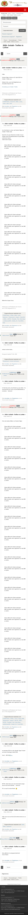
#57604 (24, 67)
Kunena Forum (17, 884)
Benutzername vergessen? (8, 36)
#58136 (24, 414)
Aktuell (9, 18)
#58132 (24, 343)
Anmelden (22, 30)
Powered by (10, 884)
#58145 (24, 846)
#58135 (24, 381)
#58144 (24, 810)
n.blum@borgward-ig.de (9, 892)
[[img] (10, 755)
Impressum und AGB (8, 913)
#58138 (24, 744)
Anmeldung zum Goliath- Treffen (10, 86)
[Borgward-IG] (1, 9)
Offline (18, 59)
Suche (14, 18)
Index (3, 18)
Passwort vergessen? (7, 34)
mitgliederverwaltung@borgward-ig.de (12, 909)
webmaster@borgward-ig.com (10, 900)
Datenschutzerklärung (19, 913)
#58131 (24, 123)
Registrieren (19, 36)
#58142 (24, 777)
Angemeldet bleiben (8, 30)
